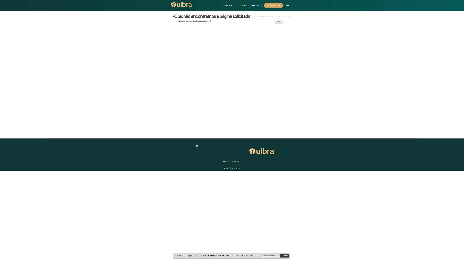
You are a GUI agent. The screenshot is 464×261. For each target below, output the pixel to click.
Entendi (285, 256)
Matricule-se (273, 5)
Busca (279, 22)
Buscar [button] (244, 6)
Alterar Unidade (229, 6)
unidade (238, 161)
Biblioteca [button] (256, 5)
